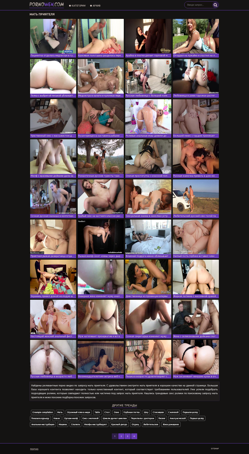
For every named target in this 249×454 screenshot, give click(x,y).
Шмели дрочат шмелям (115, 418)
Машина (63, 424)
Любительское (150, 424)
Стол (107, 412)
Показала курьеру (40, 418)
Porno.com (46, 5)
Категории (78, 5)
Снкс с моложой (90, 418)
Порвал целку (197, 418)
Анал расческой (178, 418)
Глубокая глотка (132, 412)
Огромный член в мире (78, 412)
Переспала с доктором (142, 418)
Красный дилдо (119, 424)
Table (97, 412)
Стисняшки (158, 412)
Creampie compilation (42, 412)
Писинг (162, 418)
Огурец (135, 424)
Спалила (75, 424)
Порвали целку (190, 412)
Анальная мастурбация (42, 424)
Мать (60, 412)
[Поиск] (215, 5)
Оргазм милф (71, 418)
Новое (57, 418)
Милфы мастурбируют (95, 424)
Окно (116, 412)
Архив (96, 5)
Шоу (146, 412)
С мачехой (173, 412)
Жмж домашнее (171, 424)
